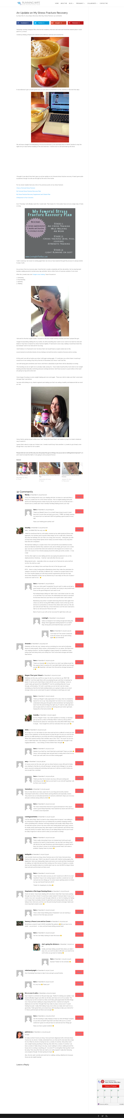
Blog (70, 3)
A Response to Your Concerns (24, 197)
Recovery (35, 16)
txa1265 (27, 527)
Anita (26, 730)
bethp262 (28, 854)
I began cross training (39, 274)
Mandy (27, 495)
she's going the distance (50, 944)
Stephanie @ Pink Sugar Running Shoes (38, 891)
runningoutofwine (31, 817)
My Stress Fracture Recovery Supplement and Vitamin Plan (33, 194)
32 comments (58, 16)
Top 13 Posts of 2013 (22, 475)
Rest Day (41, 16)
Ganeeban (28, 789)
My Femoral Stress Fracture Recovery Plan (28, 191)
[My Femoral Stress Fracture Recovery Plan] (49, 468)
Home (57, 3)
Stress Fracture (48, 16)
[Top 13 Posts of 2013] (26, 468)
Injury (30, 16)
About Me (64, 3)
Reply (79, 497)
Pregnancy (80, 3)
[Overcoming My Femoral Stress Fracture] (72, 468)
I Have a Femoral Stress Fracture (25, 188)
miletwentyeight (30, 970)
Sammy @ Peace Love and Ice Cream (37, 921)
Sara (19, 16)
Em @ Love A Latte (31, 993)
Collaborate (91, 3)
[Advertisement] (50, 160)
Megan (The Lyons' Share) (34, 675)
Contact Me (104, 3)
